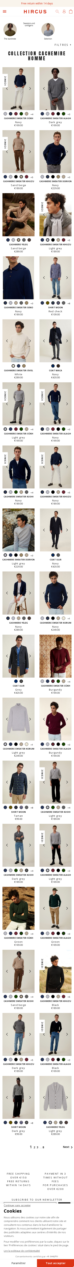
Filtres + (63, 45)
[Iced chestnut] (29, 240)
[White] (63, 619)
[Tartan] (53, 303)
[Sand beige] (26, 114)
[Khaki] (47, 303)
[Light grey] (5, 114)
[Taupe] (58, 177)
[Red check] (21, 808)
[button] (30, 88)
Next (68, 1147)
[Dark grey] (24, 240)
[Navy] (42, 114)
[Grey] (58, 555)
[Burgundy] (16, 114)
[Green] (21, 114)
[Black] (58, 114)
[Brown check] (58, 366)
